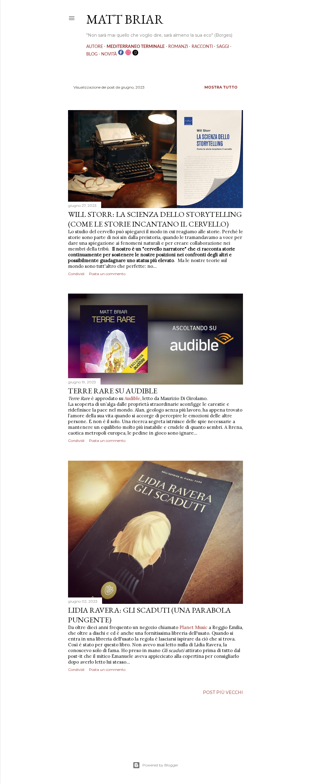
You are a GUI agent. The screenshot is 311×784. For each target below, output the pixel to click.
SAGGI (223, 47)
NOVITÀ (109, 54)
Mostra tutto (221, 87)
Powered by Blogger (160, 765)
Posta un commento (107, 273)
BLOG (91, 54)
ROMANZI (178, 47)
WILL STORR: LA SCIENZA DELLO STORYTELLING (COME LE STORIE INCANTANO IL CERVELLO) (155, 219)
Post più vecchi (223, 692)
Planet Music (193, 627)
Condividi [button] (76, 273)
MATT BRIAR (124, 19)
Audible (132, 398)
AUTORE (94, 47)
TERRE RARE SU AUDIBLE (112, 390)
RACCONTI (202, 47)
